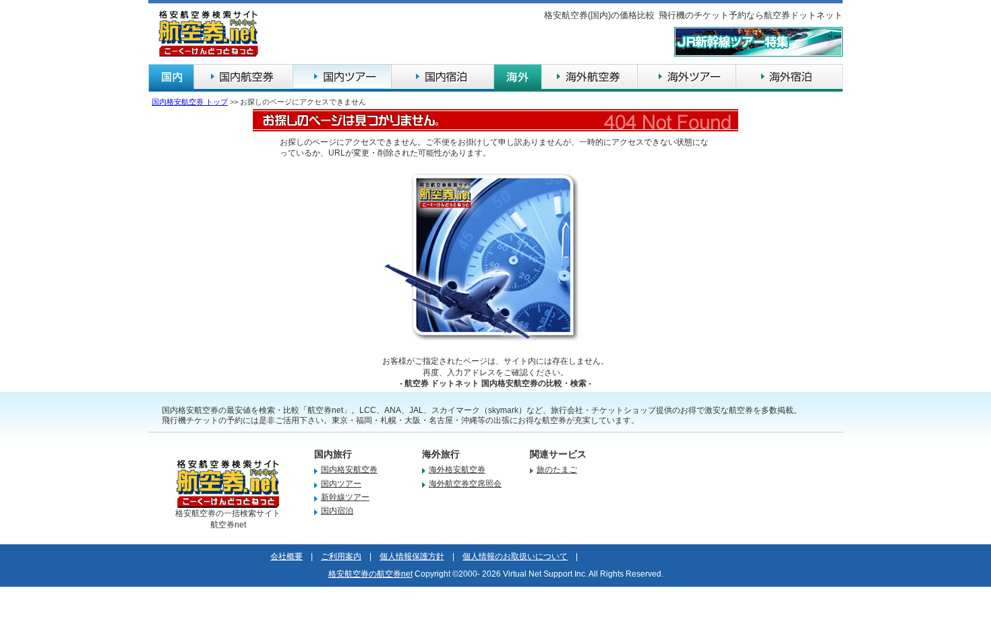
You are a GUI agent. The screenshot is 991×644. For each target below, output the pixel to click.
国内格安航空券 (349, 469)
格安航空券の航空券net (370, 574)
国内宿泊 (337, 510)
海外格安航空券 (457, 469)
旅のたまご (557, 469)
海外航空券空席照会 (465, 483)
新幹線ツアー (345, 497)
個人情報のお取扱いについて (515, 556)
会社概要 (286, 556)
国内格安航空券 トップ (190, 102)
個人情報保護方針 (412, 556)
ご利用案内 (341, 556)
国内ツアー (341, 483)
